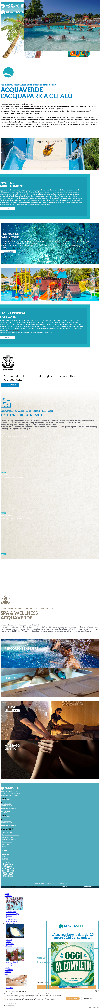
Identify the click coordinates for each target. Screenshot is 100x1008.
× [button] (98, 990)
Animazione (7, 25)
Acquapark (6, 17)
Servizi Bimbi (10, 966)
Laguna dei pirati (12, 962)
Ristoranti (6, 27)
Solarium (9, 916)
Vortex (8, 942)
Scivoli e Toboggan (12, 914)
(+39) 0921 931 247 (6, 804)
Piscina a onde (11, 912)
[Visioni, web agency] (65, 887)
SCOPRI (3, 472)
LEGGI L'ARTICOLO (10, 385)
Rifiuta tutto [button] (88, 998)
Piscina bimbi (10, 964)
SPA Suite (9, 988)
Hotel (5, 30)
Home (7, 894)
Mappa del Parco (8, 837)
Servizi (8, 917)
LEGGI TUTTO (8, 252)
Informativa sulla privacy (38, 996)
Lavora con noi (7, 842)
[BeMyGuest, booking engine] (88, 887)
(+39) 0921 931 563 (6, 799)
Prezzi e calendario (13, 921)
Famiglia (6, 23)
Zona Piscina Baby (14, 330)
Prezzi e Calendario (9, 839)
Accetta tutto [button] (73, 998)
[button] (33, 1006)
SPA (4, 29)
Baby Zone (6, 21)
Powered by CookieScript (93, 1007)
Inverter (9, 940)
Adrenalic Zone (8, 19)
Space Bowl (10, 944)
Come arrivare (7, 832)
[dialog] (50, 998)
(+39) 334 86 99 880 (6, 805)
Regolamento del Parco (10, 835)
